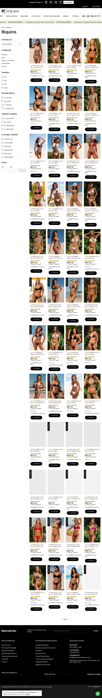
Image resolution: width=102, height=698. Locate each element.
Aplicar (22, 170)
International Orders (42, 645)
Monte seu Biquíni (52, 16)
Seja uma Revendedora (8, 653)
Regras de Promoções (42, 664)
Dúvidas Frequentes (7, 650)
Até (11, 167)
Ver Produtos (69, 2)
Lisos (3, 57)
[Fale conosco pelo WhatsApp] (98, 694)
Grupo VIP (4, 659)
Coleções (36, 16)
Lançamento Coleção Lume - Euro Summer (61, 22)
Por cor (3, 66)
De (2, 167)
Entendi (27, 694)
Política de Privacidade (8, 648)
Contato (4, 662)
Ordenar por (6, 39)
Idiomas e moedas (94, 674)
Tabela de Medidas (41, 662)
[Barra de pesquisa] (83, 16)
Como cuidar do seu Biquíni (44, 659)
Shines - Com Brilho (7, 60)
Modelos (4, 55)
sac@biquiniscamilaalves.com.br (80, 657)
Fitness (75, 16)
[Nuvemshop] (94, 687)
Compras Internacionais (9, 656)
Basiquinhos (12, 16)
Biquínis (24, 16)
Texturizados (5, 63)
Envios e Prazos (40, 653)
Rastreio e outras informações (45, 648)
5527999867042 (85, 646)
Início (3, 27)
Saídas (66, 16)
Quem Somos (6, 645)
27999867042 (74, 652)
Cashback (38, 650)
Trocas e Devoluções (42, 656)
